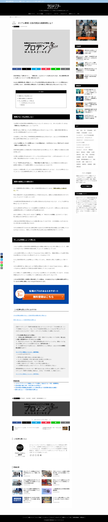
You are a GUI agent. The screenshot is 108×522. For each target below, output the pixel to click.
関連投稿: (22, 104)
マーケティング (80, 147)
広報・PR (84, 157)
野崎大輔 (78, 166)
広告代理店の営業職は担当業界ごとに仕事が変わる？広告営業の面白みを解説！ (36, 387)
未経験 (78, 159)
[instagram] (38, 455)
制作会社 (83, 152)
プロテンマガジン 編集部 (20, 453)
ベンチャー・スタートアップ (83, 144)
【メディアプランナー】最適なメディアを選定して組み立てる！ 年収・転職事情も (37, 383)
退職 (94, 164)
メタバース (87, 147)
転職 (83, 161)
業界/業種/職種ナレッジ (41, 398)
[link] (31, 455)
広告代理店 (28, 398)
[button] (16, 69)
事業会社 (91, 149)
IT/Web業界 (89, 130)
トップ (25, 517)
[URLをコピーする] (65, 69)
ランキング (79, 149)
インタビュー (79, 135)
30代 (81, 130)
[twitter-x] (36, 455)
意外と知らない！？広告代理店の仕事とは (24, 319)
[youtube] (41, 455)
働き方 (23, 398)
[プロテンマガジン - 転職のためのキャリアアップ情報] (54, 7)
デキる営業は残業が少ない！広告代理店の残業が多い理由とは (29, 315)
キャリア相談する (86, 186)
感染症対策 (90, 157)
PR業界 (78, 132)
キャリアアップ (80, 137)
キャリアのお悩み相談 (89, 135)
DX (84, 130)
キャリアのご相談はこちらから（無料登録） (27, 352)
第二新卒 (78, 161)
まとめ (90, 132)
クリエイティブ (88, 137)
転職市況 (84, 164)
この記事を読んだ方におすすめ (27, 102)
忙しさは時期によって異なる (26, 100)
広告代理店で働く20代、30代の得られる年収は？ (28, 385)
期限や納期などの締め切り (26, 98)
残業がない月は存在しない (26, 96)
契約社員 (78, 154)
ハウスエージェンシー (89, 140)
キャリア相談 (38, 517)
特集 (94, 159)
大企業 (92, 152)
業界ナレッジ (16, 26)
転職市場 (78, 164)
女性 (83, 154)
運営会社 (82, 517)
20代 (78, 130)
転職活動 (90, 164)
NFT (95, 130)
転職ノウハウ (89, 161)
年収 (87, 154)
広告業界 (33, 398)
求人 (71, 517)
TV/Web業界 (84, 132)
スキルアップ (79, 140)
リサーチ (85, 149)
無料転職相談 (76, 517)
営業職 (88, 152)
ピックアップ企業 (80, 142)
